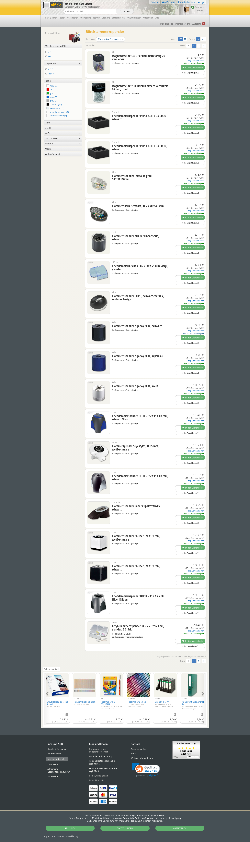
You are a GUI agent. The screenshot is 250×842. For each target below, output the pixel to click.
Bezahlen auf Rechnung (100, 756)
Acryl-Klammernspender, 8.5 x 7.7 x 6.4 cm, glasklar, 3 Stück (138, 627)
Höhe (47, 122)
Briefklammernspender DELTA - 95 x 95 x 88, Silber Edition (138, 597)
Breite (48, 127)
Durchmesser (51, 138)
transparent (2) (56, 108)
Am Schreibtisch (134, 17)
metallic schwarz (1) (59, 112)
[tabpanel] (125, 697)
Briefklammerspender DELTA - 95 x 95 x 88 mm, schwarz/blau (140, 417)
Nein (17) (51, 56)
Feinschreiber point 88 (84, 702)
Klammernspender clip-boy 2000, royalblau (137, 356)
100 (203, 39)
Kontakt (134, 753)
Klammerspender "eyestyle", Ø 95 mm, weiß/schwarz (135, 447)
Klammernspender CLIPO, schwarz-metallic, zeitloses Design (138, 297)
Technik (96, 17)
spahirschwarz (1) (58, 115)
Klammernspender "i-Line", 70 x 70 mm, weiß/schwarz (136, 537)
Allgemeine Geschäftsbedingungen (58, 770)
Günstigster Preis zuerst (109, 39)
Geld (157, 17)
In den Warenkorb (194, 67)
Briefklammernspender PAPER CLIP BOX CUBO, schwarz (139, 117)
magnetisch (50, 63)
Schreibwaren (118, 17)
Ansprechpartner (139, 749)
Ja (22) (50, 69)
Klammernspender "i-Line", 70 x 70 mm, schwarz (136, 567)
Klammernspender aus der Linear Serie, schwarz (135, 237)
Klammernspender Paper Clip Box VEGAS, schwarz (136, 507)
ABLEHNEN (70, 828)
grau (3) (53, 100)
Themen (182, 23)
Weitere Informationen (142, 758)
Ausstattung (85, 17)
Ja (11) (50, 52)
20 (198, 39)
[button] (145, 770)
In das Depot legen (189, 73)
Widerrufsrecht (54, 753)
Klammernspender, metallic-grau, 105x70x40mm (132, 177)
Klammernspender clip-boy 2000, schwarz (137, 326)
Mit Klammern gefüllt (55, 46)
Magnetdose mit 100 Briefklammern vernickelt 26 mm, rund (140, 87)
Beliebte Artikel (51, 669)
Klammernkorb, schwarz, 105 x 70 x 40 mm (138, 206)
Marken (166, 23)
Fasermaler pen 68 (137, 704)
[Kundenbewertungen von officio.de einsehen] (186, 749)
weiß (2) (53, 85)
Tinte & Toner (51, 17)
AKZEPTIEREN (179, 828)
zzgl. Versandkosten (196, 61)
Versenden (148, 17)
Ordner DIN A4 (164, 704)
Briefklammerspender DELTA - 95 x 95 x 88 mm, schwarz (140, 477)
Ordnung (106, 17)
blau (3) (53, 97)
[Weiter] (204, 46)
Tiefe (47, 133)
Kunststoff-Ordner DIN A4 (193, 705)
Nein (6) (51, 74)
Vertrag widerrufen (57, 759)
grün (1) (53, 93)
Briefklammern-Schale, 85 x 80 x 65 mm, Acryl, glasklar (140, 267)
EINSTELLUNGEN (125, 828)
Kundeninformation (57, 749)
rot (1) (52, 89)
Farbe (48, 80)
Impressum (49, 836)
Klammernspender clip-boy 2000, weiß (135, 386)
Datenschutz (68, 836)
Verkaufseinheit (52, 154)
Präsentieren (72, 17)
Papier (62, 17)
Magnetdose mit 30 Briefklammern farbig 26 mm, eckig (138, 57)
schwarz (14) (55, 104)
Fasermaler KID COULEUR (111, 705)
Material (49, 143)
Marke (48, 148)
